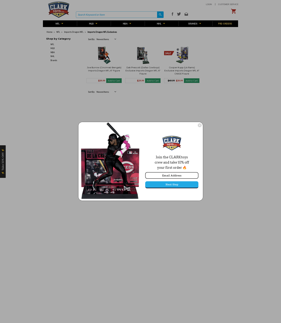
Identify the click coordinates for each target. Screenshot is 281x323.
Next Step (172, 184)
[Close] (200, 125)
